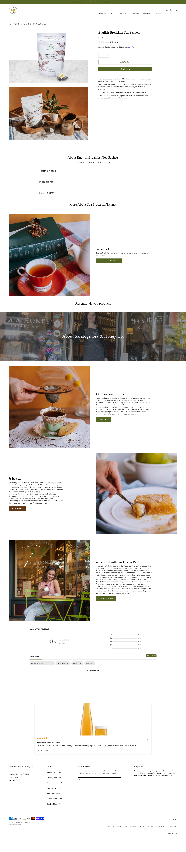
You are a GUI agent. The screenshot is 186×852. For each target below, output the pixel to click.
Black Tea (18, 24)
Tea (91, 14)
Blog (148, 826)
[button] (171, 10)
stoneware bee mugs (119, 98)
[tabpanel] (93, 677)
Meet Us (119, 826)
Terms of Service (172, 833)
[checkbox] (89, 663)
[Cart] (175, 10)
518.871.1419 (13, 777)
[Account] (167, 10)
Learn (134, 14)
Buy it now (125, 69)
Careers (125, 826)
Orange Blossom (25, 496)
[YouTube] (176, 819)
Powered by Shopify (15, 824)
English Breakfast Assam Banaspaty (126, 79)
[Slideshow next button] (150, 726)
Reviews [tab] (35, 656)
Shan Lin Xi (128, 412)
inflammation (120, 414)
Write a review (151, 655)
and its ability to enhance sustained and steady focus (128, 580)
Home (11, 24)
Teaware (122, 14)
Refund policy (162, 826)
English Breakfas (130, 409)
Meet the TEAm (106, 599)
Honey (101, 14)
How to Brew (47, 192)
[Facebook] (173, 819)
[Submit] (118, 779)
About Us (146, 14)
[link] (108, 826)
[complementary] (93, 2)
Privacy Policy (173, 826)
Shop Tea (103, 419)
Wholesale (133, 826)
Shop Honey (17, 508)
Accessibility (141, 826)
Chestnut (33, 494)
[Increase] (107, 55)
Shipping (154, 826)
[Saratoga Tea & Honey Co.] (13, 10)
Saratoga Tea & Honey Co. (22, 822)
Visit (158, 14)
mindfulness (109, 414)
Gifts (111, 14)
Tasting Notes (47, 170)
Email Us (12, 780)
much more (133, 414)
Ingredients (46, 181)
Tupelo (14, 496)
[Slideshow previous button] (36, 726)
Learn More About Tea (109, 261)
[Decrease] (100, 55)
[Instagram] (170, 819)
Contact (108, 826)
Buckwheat (21, 494)
